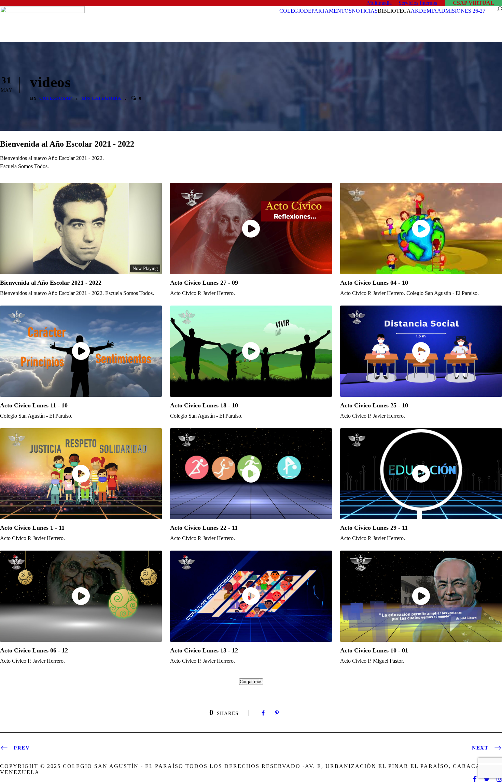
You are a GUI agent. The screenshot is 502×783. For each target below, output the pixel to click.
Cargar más (251, 681)
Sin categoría (101, 98)
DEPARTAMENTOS (328, 11)
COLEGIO (291, 11)
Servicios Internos (418, 3)
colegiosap (55, 98)
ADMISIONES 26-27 (461, 11)
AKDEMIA (424, 11)
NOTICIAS (365, 11)
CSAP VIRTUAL (473, 3)
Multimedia (379, 3)
